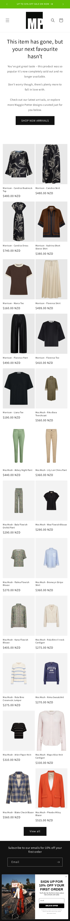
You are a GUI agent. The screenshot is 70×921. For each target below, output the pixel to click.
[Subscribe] (58, 862)
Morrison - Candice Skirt (47, 188)
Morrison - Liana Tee (13, 412)
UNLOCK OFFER (51, 905)
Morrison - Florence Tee (47, 357)
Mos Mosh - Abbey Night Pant (17, 470)
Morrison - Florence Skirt (48, 303)
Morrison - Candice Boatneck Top (17, 189)
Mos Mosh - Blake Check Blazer (18, 812)
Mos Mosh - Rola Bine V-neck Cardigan (49, 641)
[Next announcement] (63, 4)
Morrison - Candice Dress (15, 245)
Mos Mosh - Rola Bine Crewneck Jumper (13, 699)
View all (35, 831)
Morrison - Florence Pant (15, 357)
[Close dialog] (66, 876)
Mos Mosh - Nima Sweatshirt (49, 697)
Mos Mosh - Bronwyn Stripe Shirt (49, 584)
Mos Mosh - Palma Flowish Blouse (16, 584)
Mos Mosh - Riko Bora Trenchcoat (46, 414)
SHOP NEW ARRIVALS (35, 120)
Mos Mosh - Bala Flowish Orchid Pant (15, 526)
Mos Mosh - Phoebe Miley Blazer (48, 814)
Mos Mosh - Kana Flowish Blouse (15, 641)
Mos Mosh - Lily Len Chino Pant (51, 470)
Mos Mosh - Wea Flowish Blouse (51, 524)
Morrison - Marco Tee (13, 303)
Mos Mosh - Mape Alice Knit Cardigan (49, 756)
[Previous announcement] (7, 4)
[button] (7, 20)
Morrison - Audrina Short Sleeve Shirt (47, 247)
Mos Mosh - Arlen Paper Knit (17, 754)
